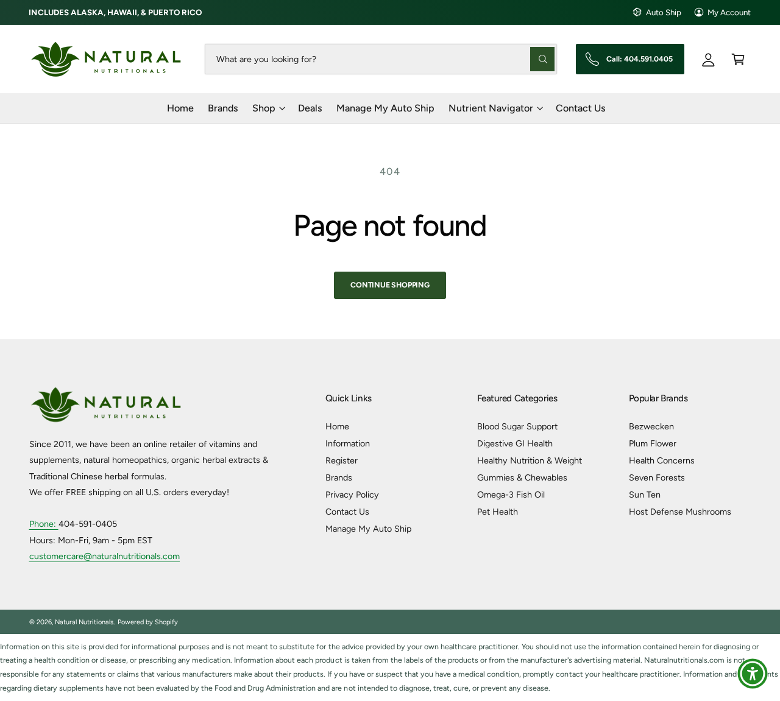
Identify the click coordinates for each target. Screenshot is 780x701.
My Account (729, 12)
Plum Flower (652, 443)
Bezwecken (651, 426)
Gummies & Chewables (522, 477)
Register (341, 460)
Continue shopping (390, 284)
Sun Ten (645, 494)
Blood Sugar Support (517, 426)
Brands (338, 477)
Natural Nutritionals (84, 622)
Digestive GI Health (515, 443)
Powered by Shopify (148, 622)
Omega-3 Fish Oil (511, 494)
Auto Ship (663, 12)
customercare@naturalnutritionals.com (104, 556)
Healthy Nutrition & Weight (529, 460)
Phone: (43, 523)
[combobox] (381, 59)
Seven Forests (657, 477)
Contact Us (347, 511)
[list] (390, 668)
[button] (738, 59)
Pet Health (497, 511)
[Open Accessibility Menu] (752, 673)
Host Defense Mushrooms (680, 511)
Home (337, 426)
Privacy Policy (352, 494)
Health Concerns (662, 460)
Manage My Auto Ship (368, 528)
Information (347, 443)
